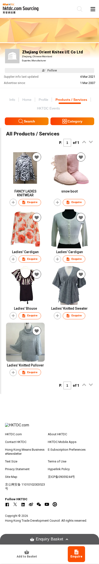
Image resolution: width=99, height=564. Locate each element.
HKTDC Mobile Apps (62, 442)
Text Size (11, 461)
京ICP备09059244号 (61, 477)
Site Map (11, 477)
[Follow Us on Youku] (55, 504)
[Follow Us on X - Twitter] (15, 504)
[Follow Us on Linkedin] (23, 504)
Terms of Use (57, 461)
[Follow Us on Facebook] (7, 504)
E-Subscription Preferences (67, 449)
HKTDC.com (13, 434)
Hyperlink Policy (59, 469)
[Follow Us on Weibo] (31, 504)
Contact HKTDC (15, 442)
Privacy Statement (17, 469)
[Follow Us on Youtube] (47, 504)
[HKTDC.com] (49, 427)
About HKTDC (57, 434)
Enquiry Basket (49, 539)
